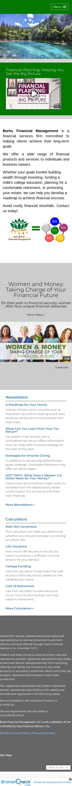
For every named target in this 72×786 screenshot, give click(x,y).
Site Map (6, 755)
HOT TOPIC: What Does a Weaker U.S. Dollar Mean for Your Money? (34, 477)
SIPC (33, 648)
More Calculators (20, 608)
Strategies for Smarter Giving (28, 455)
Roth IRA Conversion (21, 526)
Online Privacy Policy (15, 733)
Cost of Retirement (20, 586)
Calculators (16, 519)
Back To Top (56, 767)
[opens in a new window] (33, 94)
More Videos (36, 314)
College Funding (18, 566)
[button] (59, 7)
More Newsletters (20, 504)
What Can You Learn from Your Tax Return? (32, 430)
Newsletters (17, 397)
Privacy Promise (43, 733)
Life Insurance (16, 546)
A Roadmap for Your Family (26, 404)
